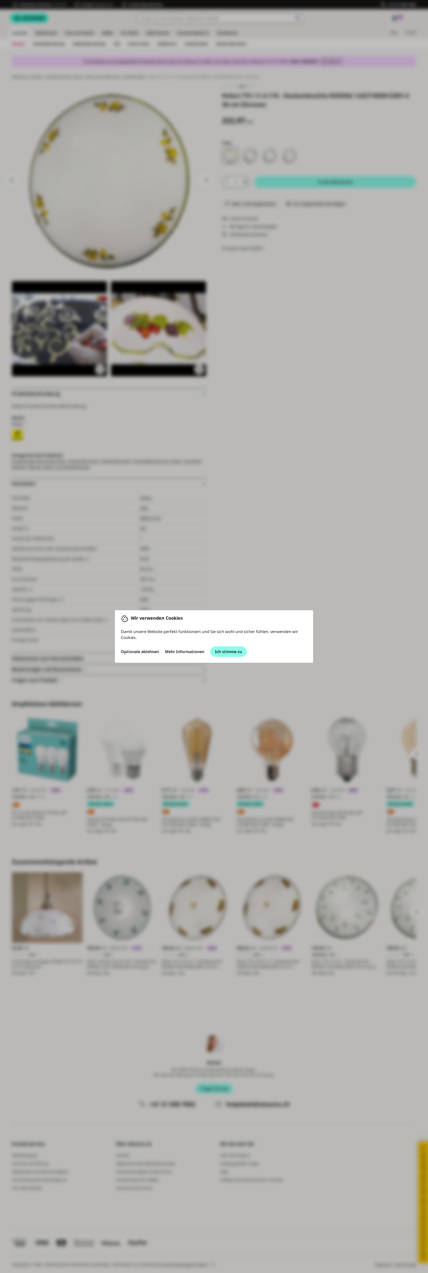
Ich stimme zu (228, 651)
